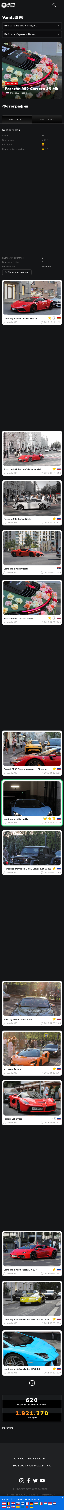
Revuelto (23, 568)
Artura (17, 1069)
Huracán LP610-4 (27, 318)
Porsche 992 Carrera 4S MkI (32, 89)
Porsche (7, 469)
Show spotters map (18, 272)
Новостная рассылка (32, 1465)
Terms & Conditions (21, 1494)
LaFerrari (17, 1118)
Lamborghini (10, 318)
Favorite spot (11, 83)
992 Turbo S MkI (22, 519)
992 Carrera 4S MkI (23, 618)
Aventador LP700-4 (29, 1369)
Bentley (7, 1019)
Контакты (37, 1458)
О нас (19, 1458)
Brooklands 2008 (22, 1019)
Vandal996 (12, 322)
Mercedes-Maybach (14, 868)
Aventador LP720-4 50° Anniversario (38, 1319)
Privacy (48, 1494)
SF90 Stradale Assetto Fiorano (29, 769)
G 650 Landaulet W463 (38, 868)
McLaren (8, 1069)
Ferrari (7, 769)
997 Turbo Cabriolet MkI (27, 469)
